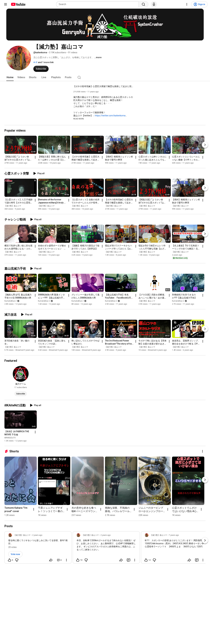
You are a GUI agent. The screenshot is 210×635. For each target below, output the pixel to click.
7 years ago (174, 535)
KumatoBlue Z (10, 301)
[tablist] (105, 77)
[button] (78, 118)
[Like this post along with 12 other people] (146, 560)
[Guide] (5, 4)
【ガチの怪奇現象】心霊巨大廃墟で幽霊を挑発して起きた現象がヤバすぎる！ (104, 86)
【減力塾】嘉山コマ (12, 206)
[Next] (205, 145)
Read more (78, 119)
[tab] (10, 77)
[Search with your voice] (154, 4)
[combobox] (98, 4)
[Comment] (128, 560)
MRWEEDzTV (10, 438)
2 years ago (37, 535)
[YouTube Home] (18, 4)
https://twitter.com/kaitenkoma (110, 115)
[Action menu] (66, 560)
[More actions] (35, 157)
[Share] (51, 560)
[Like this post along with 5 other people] (9, 560)
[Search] (143, 4)
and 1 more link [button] (45, 62)
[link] (38, 548)
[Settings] (187, 4)
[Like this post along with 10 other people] (77, 560)
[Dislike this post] (16, 560)
